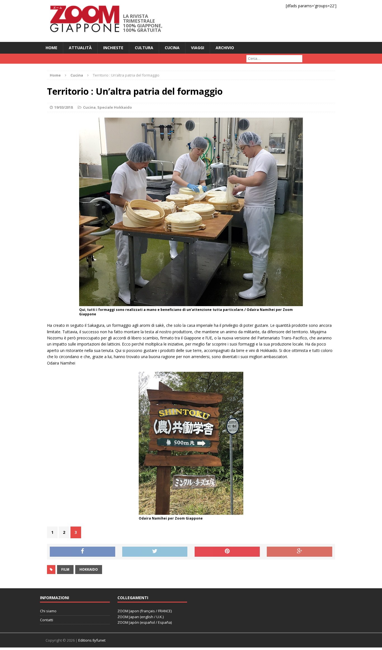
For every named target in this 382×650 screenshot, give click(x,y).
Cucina (172, 47)
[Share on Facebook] (82, 552)
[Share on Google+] (299, 552)
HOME (51, 47)
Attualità (80, 47)
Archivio (225, 47)
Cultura (144, 47)
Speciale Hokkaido (114, 107)
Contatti (46, 619)
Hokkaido (88, 569)
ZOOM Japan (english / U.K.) (140, 616)
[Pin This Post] (227, 552)
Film (65, 569)
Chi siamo (48, 610)
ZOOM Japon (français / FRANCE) (144, 610)
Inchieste (113, 47)
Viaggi (197, 47)
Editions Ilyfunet (91, 640)
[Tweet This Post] (155, 552)
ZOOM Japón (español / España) (144, 622)
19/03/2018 (63, 107)
